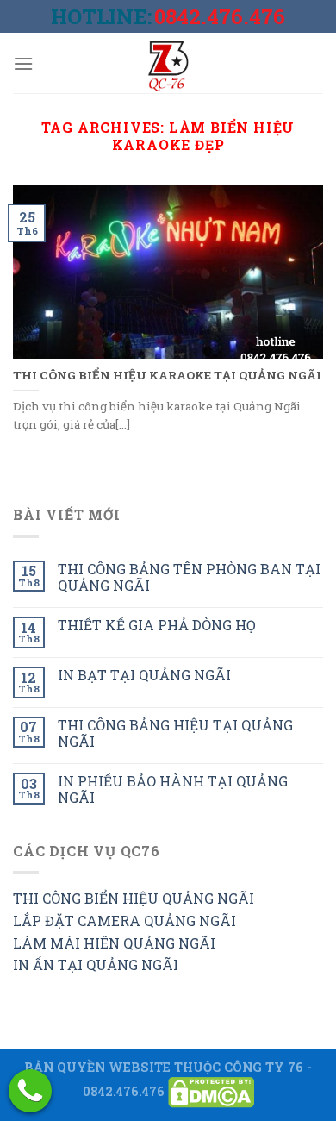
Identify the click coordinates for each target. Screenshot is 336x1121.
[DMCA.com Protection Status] (211, 1091)
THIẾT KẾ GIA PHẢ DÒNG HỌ (157, 625)
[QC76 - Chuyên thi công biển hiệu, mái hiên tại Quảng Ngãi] (168, 63)
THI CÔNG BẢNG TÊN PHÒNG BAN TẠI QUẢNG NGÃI (189, 576)
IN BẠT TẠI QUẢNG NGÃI (144, 675)
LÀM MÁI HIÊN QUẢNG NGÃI (114, 943)
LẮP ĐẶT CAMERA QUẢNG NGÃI (124, 920)
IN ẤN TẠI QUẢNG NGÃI (95, 964)
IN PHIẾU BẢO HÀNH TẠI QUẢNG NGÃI (173, 789)
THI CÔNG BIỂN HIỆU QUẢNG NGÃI (133, 898)
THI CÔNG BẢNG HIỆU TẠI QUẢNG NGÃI (175, 733)
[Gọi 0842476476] (30, 1090)
